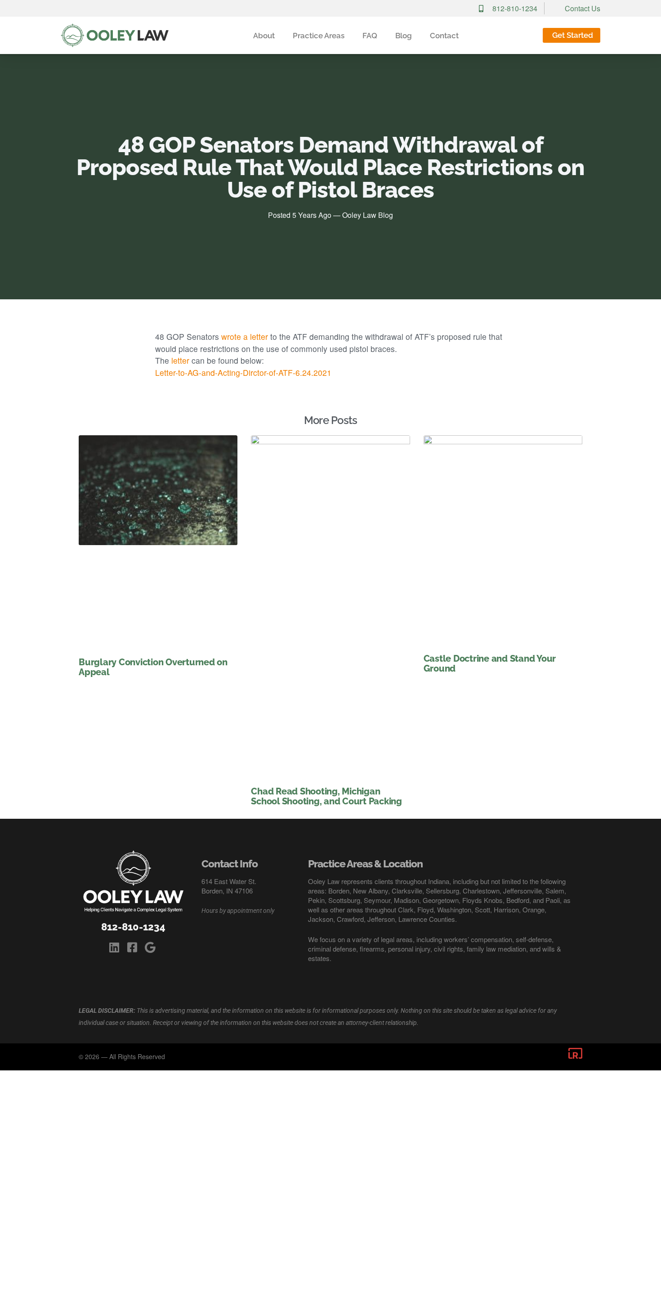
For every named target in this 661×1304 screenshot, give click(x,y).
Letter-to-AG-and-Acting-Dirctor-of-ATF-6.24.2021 (243, 372)
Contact (444, 35)
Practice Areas (318, 35)
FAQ (369, 35)
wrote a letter (244, 336)
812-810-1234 (133, 927)
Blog (403, 35)
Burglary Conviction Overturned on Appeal (153, 667)
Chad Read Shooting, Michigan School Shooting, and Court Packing (326, 796)
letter (180, 360)
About (264, 35)
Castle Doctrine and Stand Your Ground (490, 663)
